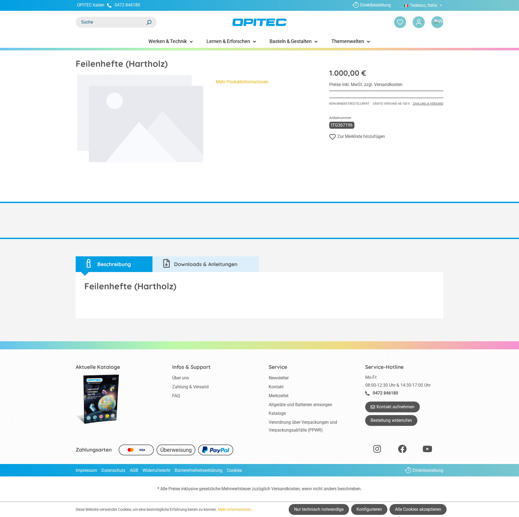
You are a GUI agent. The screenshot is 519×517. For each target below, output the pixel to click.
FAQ (176, 395)
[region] (140, 119)
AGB (134, 470)
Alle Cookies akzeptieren (418, 509)
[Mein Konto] (419, 22)
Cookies (234, 470)
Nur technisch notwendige (319, 509)
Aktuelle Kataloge (98, 367)
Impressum (86, 470)
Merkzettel (278, 395)
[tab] (114, 264)
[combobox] (110, 22)
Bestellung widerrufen (391, 420)
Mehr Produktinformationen (242, 81)
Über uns (180, 377)
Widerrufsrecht (156, 470)
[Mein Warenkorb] (437, 22)
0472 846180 (127, 5)
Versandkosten (285, 488)
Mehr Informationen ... (236, 509)
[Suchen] (148, 22)
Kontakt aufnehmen (395, 406)
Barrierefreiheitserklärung (198, 470)
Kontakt (276, 386)
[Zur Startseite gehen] (259, 22)
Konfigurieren (369, 509)
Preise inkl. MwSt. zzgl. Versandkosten (365, 84)
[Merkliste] (400, 22)
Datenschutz (113, 470)
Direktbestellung (375, 5)
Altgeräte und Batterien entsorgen (300, 404)
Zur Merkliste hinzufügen (361, 136)
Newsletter (279, 377)
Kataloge (277, 413)
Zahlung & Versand (428, 103)
